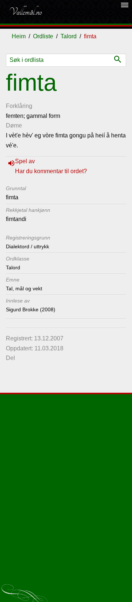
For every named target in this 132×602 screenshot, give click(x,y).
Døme (14, 125)
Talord (68, 36)
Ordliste (43, 36)
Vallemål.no (25, 12)
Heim (19, 36)
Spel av (25, 161)
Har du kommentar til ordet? (51, 171)
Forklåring (19, 106)
